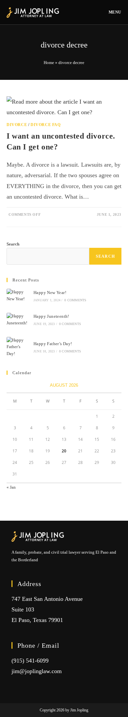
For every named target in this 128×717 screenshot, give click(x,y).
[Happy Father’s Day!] (18, 347)
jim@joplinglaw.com (36, 671)
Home (49, 62)
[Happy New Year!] (18, 296)
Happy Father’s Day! (52, 343)
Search (13, 244)
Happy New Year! (49, 292)
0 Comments (75, 300)
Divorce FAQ (46, 124)
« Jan (11, 487)
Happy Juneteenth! (51, 316)
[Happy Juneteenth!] (18, 320)
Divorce (17, 124)
